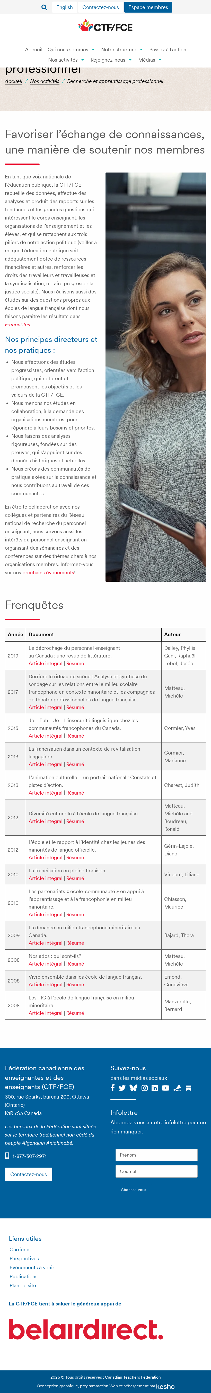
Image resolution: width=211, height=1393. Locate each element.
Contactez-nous (100, 7)
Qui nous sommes (68, 49)
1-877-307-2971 (30, 1156)
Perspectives (24, 1258)
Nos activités (63, 59)
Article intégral (46, 663)
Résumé (75, 663)
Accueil (33, 49)
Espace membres (148, 7)
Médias (146, 59)
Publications (24, 1276)
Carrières (20, 1249)
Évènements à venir (32, 1267)
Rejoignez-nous (108, 59)
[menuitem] (65, 7)
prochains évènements (48, 572)
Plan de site (23, 1285)
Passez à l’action (167, 49)
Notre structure (118, 49)
